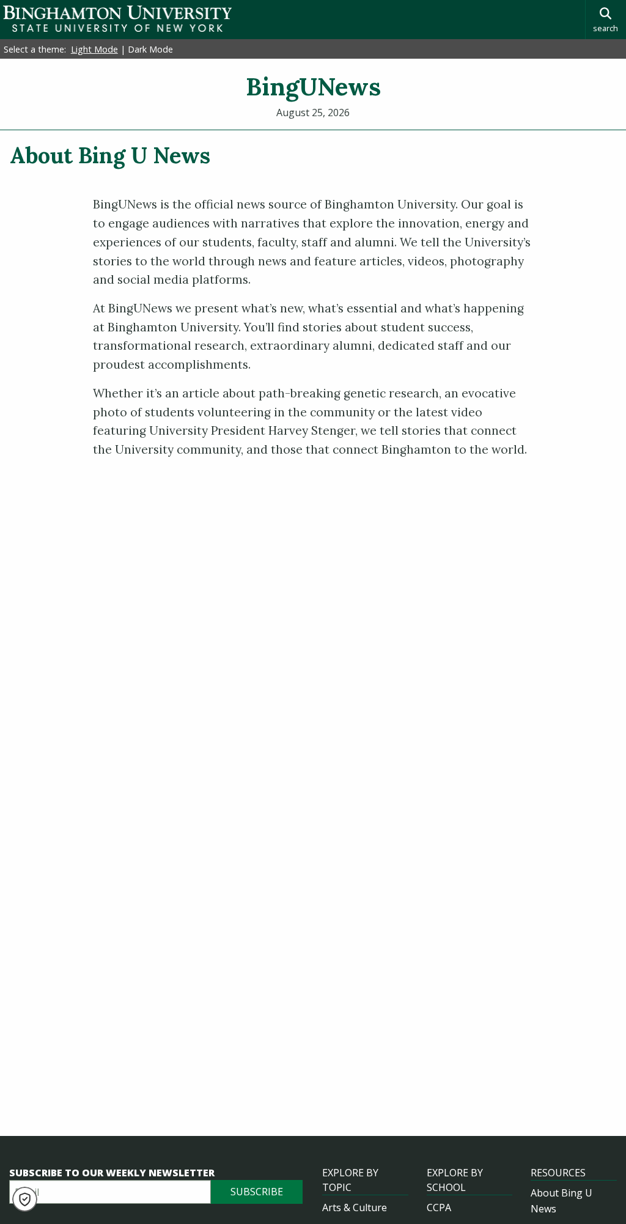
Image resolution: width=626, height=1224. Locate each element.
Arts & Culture (354, 1207)
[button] (24, 1199)
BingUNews (313, 86)
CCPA (439, 1207)
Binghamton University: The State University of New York (117, 18)
